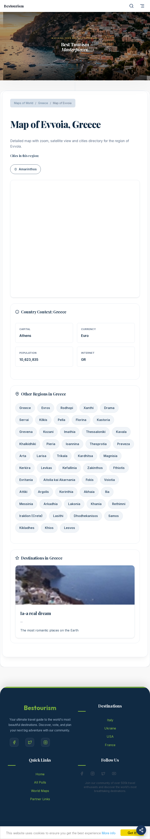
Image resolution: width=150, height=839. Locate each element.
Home (40, 774)
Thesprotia (98, 444)
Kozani (48, 432)
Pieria (50, 444)
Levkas (46, 468)
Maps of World (23, 103)
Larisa (41, 456)
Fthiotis (119, 468)
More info (108, 832)
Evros (45, 408)
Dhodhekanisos (86, 516)
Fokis (90, 480)
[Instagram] (45, 742)
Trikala (62, 456)
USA (110, 736)
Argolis (43, 492)
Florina (81, 420)
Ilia (107, 492)
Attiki (23, 492)
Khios (49, 528)
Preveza (123, 444)
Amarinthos (27, 169)
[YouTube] (114, 774)
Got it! (132, 832)
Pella (61, 420)
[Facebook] (14, 742)
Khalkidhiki (27, 444)
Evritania (26, 480)
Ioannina (72, 444)
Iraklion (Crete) (31, 516)
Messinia (26, 504)
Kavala (121, 432)
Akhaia (89, 492)
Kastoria (103, 420)
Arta (22, 456)
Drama (109, 408)
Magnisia (110, 456)
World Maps (40, 791)
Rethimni (118, 504)
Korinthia (66, 492)
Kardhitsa (85, 456)
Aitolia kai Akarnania (59, 480)
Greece (43, 103)
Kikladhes (26, 528)
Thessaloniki (95, 432)
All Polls (40, 782)
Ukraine (110, 728)
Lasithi (58, 516)
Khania (96, 504)
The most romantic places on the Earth (49, 630)
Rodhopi (67, 408)
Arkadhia (51, 504)
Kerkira (24, 468)
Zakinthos (95, 468)
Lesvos (69, 528)
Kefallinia (69, 468)
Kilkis (43, 420)
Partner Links (40, 799)
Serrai (24, 420)
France (110, 745)
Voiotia (109, 480)
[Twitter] (29, 742)
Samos (113, 516)
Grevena (26, 432)
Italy (110, 720)
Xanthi (89, 408)
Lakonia (74, 504)
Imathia (69, 432)
